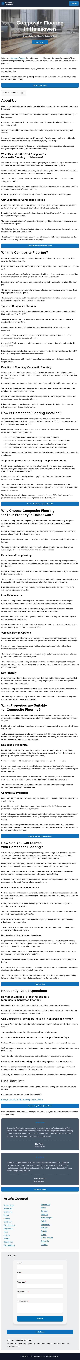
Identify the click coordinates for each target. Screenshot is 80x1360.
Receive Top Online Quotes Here (40, 836)
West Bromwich (9, 1225)
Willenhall (44, 1214)
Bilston (43, 1208)
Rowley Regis (6, 1100)
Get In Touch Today (40, 85)
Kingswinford (8, 1228)
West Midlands (9, 1245)
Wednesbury (45, 1204)
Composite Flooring (17, 58)
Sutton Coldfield (47, 1238)
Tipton (6, 1232)
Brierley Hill (16, 1100)
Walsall (43, 1221)
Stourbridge (26, 1100)
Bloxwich (44, 1228)
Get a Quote (38, 42)
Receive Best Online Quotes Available (40, 504)
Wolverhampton (46, 1218)
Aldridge (44, 1231)
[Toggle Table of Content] (21, 93)
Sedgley (7, 1238)
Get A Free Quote (40, 1189)
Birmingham (8, 1242)
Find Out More (40, 984)
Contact (74, 3)
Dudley (34, 1100)
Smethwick (8, 1222)
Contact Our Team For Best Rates (40, 245)
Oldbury (40, 1100)
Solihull (43, 1234)
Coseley (7, 1235)
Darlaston (44, 1211)
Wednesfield (45, 1224)
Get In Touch (40, 1332)
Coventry (44, 1244)
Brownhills (45, 1241)
